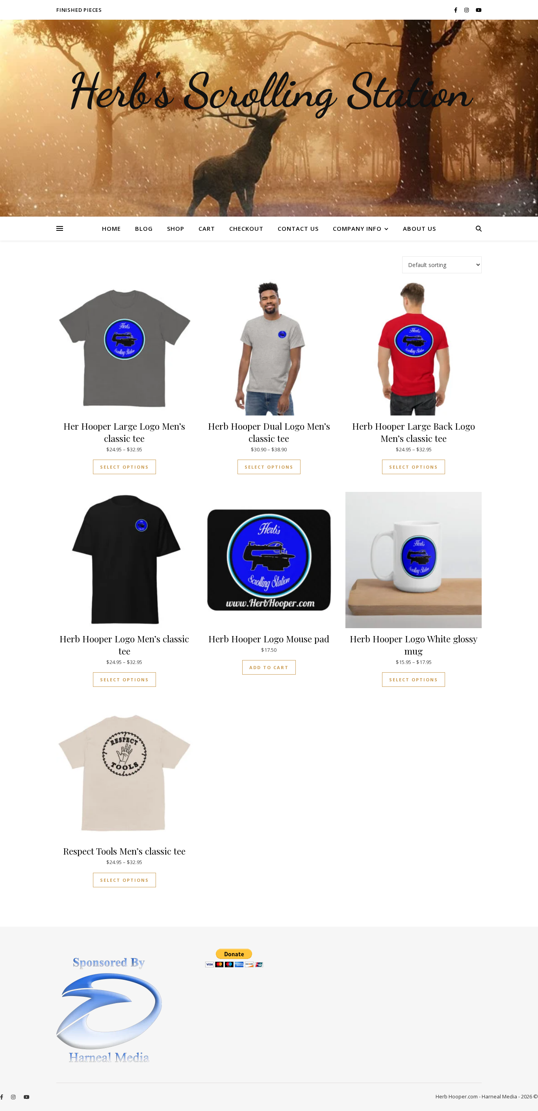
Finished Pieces (79, 9)
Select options (124, 467)
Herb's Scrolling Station (269, 90)
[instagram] (467, 9)
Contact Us (298, 228)
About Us (419, 228)
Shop (175, 228)
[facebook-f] (456, 9)
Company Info (357, 228)
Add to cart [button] (269, 667)
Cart (207, 228)
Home (111, 228)
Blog (144, 228)
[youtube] (479, 9)
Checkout (246, 228)
